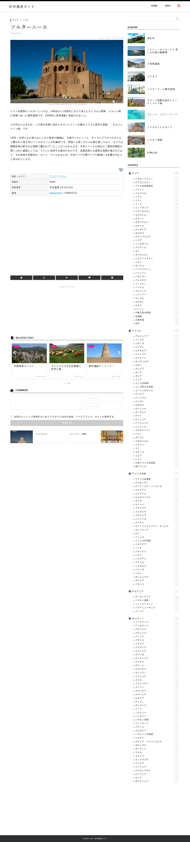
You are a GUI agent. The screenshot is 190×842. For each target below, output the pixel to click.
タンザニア (156, 412)
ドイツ (156, 709)
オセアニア (154, 591)
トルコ (156, 262)
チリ (156, 533)
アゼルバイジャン (156, 179)
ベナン (156, 434)
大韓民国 (156, 320)
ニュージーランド (156, 604)
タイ (156, 251)
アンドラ (156, 636)
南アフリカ (156, 466)
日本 (156, 323)
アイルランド (156, 626)
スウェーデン (156, 683)
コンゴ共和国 (156, 383)
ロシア (156, 778)
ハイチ (156, 548)
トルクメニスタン (156, 258)
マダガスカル (156, 441)
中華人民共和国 (156, 313)
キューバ (156, 504)
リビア (156, 456)
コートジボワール (156, 390)
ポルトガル (156, 745)
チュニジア (156, 419)
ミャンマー (156, 294)
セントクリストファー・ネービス (156, 526)
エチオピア (156, 350)
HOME (154, 6)
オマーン (156, 218)
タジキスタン (156, 255)
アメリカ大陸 (155, 473)
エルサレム (156, 215)
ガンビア (156, 369)
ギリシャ (156, 665)
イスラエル (156, 193)
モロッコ (156, 452)
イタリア (156, 644)
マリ (156, 448)
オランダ (156, 654)
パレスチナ (156, 280)
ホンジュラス (156, 577)
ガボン (156, 365)
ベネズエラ (156, 566)
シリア (156, 240)
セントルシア (156, 530)
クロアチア (156, 669)
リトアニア (156, 767)
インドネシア (156, 207)
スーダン (156, 401)
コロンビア (156, 515)
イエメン (156, 189)
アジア (15, 20)
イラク (156, 197)
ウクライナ (156, 647)
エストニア (156, 651)
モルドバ (156, 756)
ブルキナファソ (156, 430)
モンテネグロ (156, 759)
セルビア (156, 698)
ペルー (156, 573)
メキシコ (156, 584)
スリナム (156, 522)
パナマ (156, 555)
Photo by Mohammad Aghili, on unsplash (67, 104)
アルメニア (156, 633)
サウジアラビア (156, 237)
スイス (156, 680)
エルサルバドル (156, 497)
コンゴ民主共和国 (156, 387)
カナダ (156, 501)
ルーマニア (156, 774)
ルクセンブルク (156, 770)
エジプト (156, 347)
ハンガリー (156, 716)
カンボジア (156, 229)
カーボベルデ (156, 361)
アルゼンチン (156, 483)
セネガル (156, 405)
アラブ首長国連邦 (156, 186)
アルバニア (156, 629)
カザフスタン (156, 222)
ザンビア (156, 394)
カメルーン (156, 358)
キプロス (156, 662)
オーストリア (156, 658)
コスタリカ (156, 512)
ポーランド (156, 749)
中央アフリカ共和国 (156, 463)
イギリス (156, 640)
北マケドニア (156, 781)
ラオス (156, 305)
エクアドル (156, 494)
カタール (156, 226)
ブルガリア (156, 731)
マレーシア (156, 291)
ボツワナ (156, 437)
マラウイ (156, 445)
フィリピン (156, 284)
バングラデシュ (156, 269)
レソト (156, 459)
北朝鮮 (156, 316)
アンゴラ (156, 340)
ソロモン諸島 (156, 600)
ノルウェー (156, 712)
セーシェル (156, 409)
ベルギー (156, 738)
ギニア (156, 376)
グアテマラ (156, 508)
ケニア (156, 379)
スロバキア (156, 691)
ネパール (156, 265)
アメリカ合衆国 (156, 479)
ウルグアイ (156, 490)
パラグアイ (156, 559)
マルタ (156, 752)
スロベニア (156, 694)
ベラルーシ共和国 (156, 734)
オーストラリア (156, 597)
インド (156, 204)
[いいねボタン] (121, 170)
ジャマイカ (156, 519)
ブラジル (156, 562)
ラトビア (156, 763)
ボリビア (156, 580)
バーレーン (156, 273)
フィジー (156, 611)
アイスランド (156, 622)
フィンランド (156, 723)
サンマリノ (156, 673)
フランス (156, 727)
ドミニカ (156, 537)
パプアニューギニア (156, 607)
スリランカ (156, 247)
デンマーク (156, 705)
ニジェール (156, 427)
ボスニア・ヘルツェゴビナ (156, 741)
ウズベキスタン (156, 211)
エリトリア (156, 354)
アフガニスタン (156, 182)
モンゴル (156, 298)
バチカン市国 (156, 720)
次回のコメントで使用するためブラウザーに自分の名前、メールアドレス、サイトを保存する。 (65, 416)
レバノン (156, 309)
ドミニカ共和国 (156, 541)
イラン (26, 20)
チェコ (156, 701)
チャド (156, 416)
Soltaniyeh (55, 193)
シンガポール (156, 244)
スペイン (156, 687)
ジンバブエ (156, 398)
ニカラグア (156, 544)
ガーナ (156, 372)
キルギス (156, 233)
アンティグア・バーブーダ (156, 486)
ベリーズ (156, 569)
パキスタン (156, 276)
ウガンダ (156, 343)
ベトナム (156, 287)
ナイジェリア (156, 423)
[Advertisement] (66, 234)
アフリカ (155, 330)
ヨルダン (156, 302)
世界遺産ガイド (22, 6)
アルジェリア (156, 336)
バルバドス (156, 551)
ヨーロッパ (155, 618)
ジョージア (156, 676)
